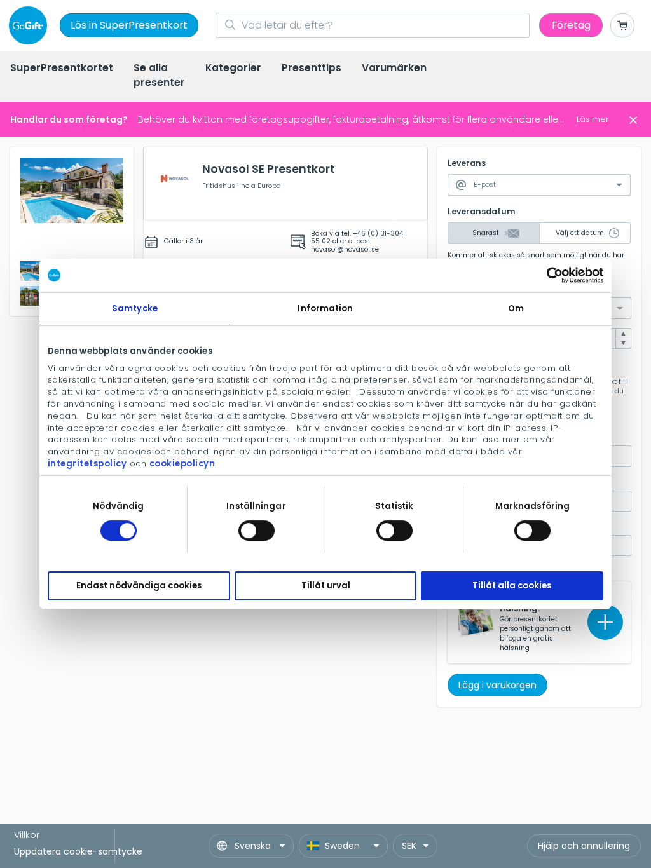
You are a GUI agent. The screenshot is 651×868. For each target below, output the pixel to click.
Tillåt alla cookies (511, 586)
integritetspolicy (87, 464)
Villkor (26, 835)
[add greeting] (605, 622)
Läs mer (593, 119)
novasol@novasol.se (345, 249)
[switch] (256, 530)
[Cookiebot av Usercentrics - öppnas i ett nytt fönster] (547, 275)
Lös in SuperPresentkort (129, 25)
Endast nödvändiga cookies (139, 586)
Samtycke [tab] (135, 308)
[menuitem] (61, 69)
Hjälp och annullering (584, 845)
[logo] (30, 25)
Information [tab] (325, 308)
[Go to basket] (622, 25)
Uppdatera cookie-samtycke (78, 851)
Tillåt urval (325, 586)
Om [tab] (516, 308)
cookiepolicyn (182, 464)
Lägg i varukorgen (497, 685)
